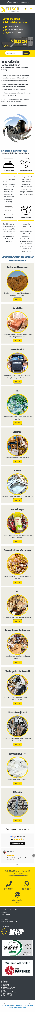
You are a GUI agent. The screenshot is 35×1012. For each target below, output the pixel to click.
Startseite (5, 981)
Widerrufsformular (8, 995)
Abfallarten (6, 984)
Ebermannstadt (17, 1007)
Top (32, 1006)
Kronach (11, 1007)
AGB (4, 990)
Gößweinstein (20, 1005)
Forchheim (9, 1005)
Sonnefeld (23, 1007)
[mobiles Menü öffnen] (31, 9)
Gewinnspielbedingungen (9, 993)
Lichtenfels (14, 1005)
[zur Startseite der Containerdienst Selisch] (10, 8)
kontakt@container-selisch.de (9, 921)
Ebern (2, 1005)
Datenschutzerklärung (9, 987)
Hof (5, 1005)
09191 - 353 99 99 (13, 2)
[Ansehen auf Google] (4, 852)
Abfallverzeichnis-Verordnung (10, 992)
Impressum (6, 986)
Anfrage (5, 982)
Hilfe (14, 871)
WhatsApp (25, 2)
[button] (1, 855)
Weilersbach (26, 1005)
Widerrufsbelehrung (8, 989)
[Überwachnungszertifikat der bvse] (17, 948)
